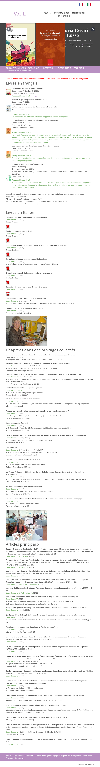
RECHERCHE (79, 68)
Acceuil (8, 756)
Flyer (36, 96)
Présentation (78, 13)
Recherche (9, 758)
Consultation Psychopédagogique (48, 756)
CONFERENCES (12, 70)
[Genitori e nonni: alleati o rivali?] (8, 240)
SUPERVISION (49, 68)
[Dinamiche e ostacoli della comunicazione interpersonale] (8, 282)
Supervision (65, 756)
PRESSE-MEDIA (26, 70)
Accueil (47, 13)
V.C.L (20, 13)
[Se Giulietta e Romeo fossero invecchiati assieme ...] (8, 268)
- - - (19, 19)
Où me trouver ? (61, 13)
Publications (64, 16)
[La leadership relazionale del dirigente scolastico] (8, 226)
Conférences (19, 758)
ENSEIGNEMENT (64, 68)
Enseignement (76, 756)
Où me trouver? (18, 756)
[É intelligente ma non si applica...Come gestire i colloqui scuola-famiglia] (8, 254)
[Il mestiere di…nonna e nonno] (8, 294)
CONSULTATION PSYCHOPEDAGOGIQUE (23, 68)
